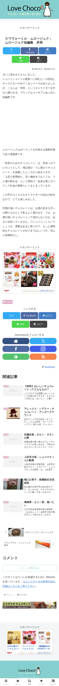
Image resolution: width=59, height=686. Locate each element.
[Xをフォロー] (43, 341)
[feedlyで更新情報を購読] (16, 357)
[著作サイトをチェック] (16, 341)
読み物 (9, 302)
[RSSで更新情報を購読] (43, 357)
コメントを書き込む (29, 568)
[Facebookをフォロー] (16, 349)
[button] (38, 59)
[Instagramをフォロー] (43, 349)
